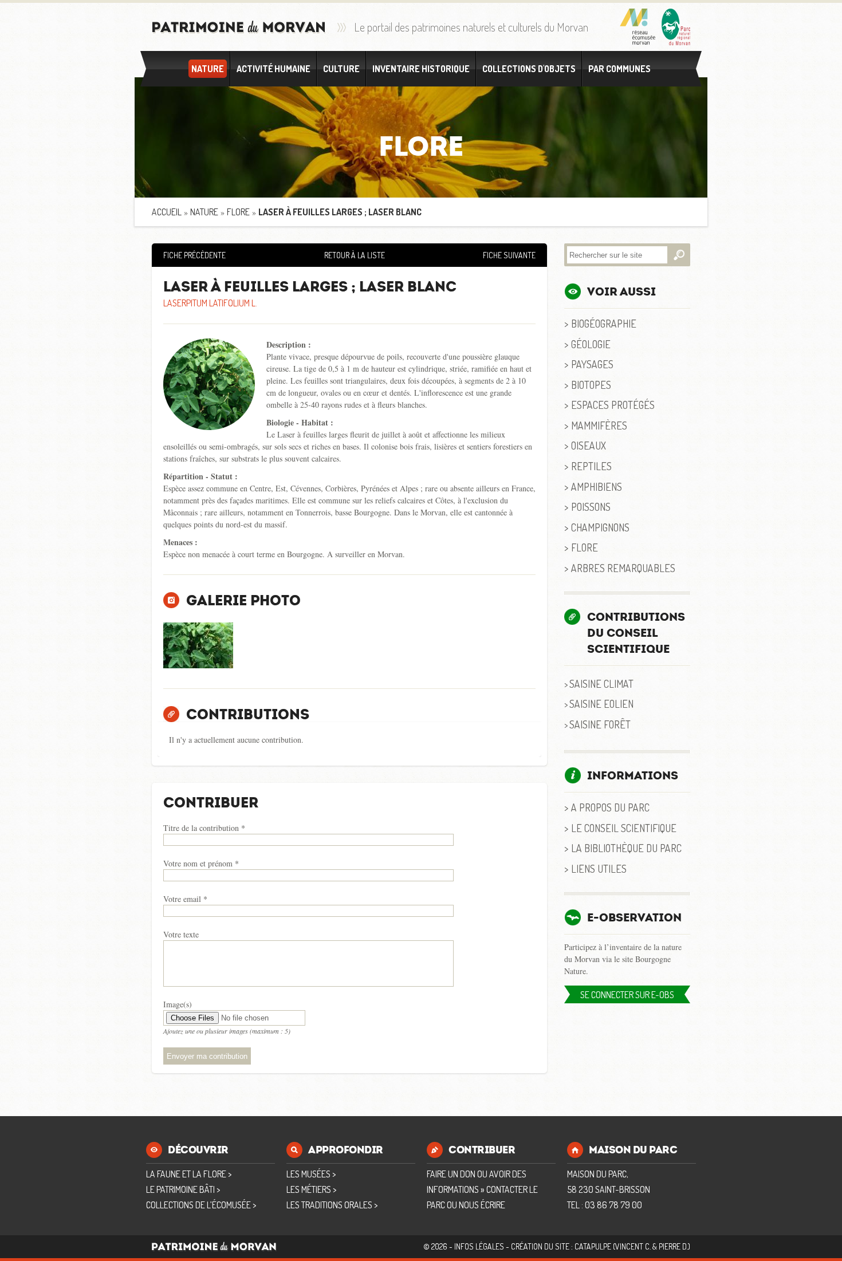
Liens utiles (599, 868)
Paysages (592, 364)
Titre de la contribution (204, 827)
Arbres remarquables (623, 567)
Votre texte (181, 934)
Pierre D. (673, 1246)
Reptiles (591, 465)
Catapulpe (593, 1246)
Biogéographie (603, 323)
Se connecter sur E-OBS (627, 994)
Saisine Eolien (601, 703)
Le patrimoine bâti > (183, 1189)
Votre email (185, 898)
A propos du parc (610, 807)
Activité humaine (273, 68)
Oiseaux (588, 445)
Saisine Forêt (600, 724)
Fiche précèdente (194, 255)
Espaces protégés (613, 404)
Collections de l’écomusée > (201, 1205)
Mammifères (599, 425)
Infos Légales (479, 1246)
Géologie (591, 343)
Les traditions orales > (331, 1205)
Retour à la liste (354, 255)
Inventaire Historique (421, 68)
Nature (207, 68)
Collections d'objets (529, 68)
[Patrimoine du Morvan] (239, 27)
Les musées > (311, 1174)
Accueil (167, 212)
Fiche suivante (509, 255)
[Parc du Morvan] (676, 27)
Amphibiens (596, 486)
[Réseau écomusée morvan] (638, 27)
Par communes (619, 68)
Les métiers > (311, 1189)
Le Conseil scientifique (623, 827)
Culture (341, 68)
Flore (238, 212)
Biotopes (591, 384)
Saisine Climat (601, 683)
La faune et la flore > (188, 1174)
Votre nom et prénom (201, 863)
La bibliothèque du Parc (626, 847)
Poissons (591, 506)
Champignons (600, 527)
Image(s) (177, 1004)
